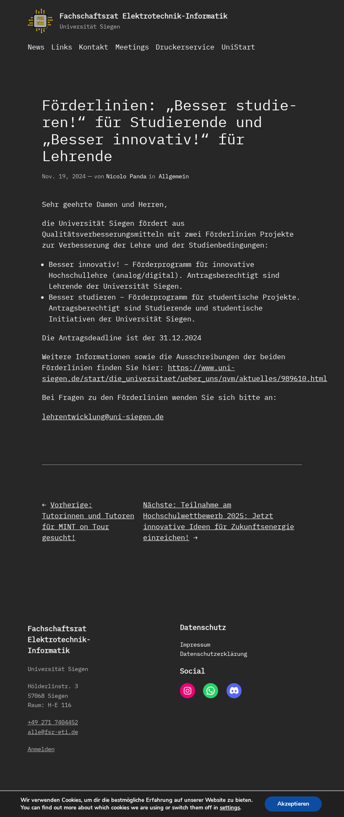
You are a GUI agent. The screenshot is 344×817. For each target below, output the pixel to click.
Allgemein (174, 176)
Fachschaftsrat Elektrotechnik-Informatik (143, 16)
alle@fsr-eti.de (53, 732)
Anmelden (41, 749)
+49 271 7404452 (53, 722)
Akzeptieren (293, 804)
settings (230, 808)
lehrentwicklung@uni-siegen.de (103, 416)
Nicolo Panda (126, 176)
